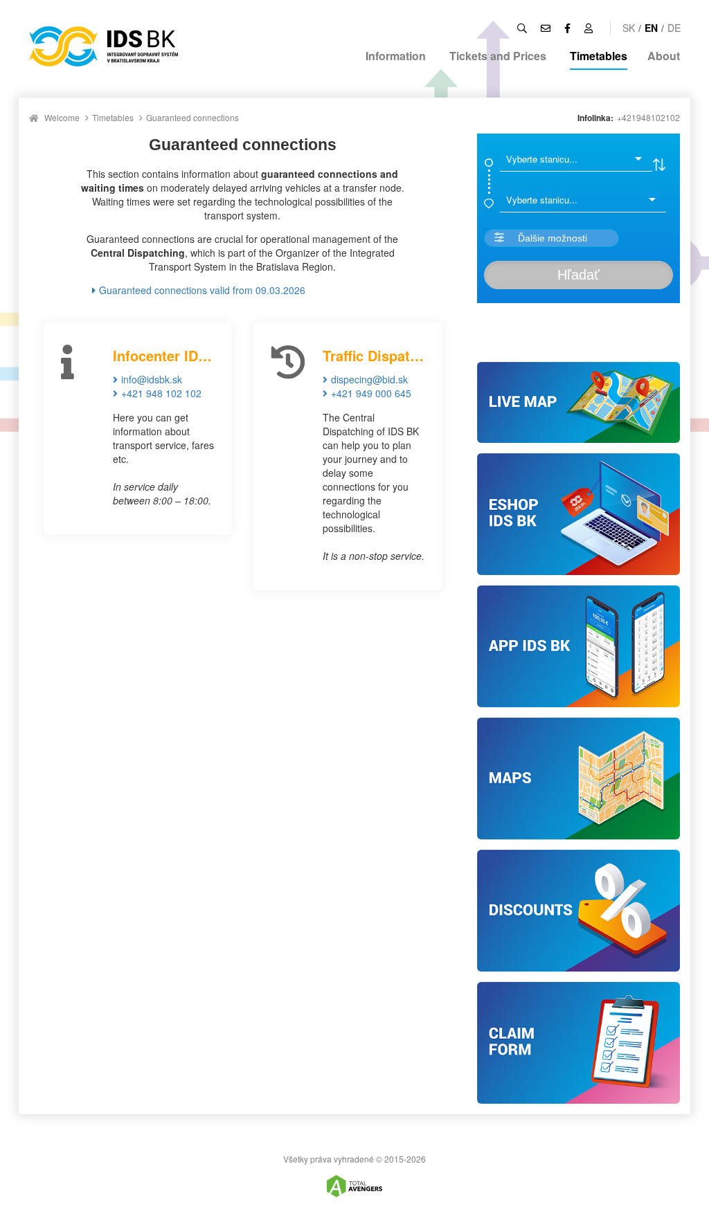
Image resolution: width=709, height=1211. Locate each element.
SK (628, 28)
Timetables (598, 56)
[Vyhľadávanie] (522, 28)
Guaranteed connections (192, 117)
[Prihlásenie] (588, 28)
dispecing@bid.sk (369, 379)
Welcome (62, 117)
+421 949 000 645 (371, 393)
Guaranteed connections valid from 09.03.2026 (202, 290)
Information (396, 56)
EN (651, 28)
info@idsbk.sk (151, 379)
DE (674, 28)
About (663, 56)
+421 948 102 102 (161, 393)
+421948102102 (648, 117)
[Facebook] (567, 28)
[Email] (545, 28)
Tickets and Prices (497, 56)
